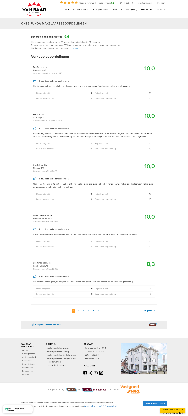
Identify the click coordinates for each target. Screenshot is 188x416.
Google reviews (86, 3)
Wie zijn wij (131, 9)
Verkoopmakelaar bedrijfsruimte (61, 358)
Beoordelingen (28, 364)
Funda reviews (105, 3)
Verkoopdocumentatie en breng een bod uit (172, 410)
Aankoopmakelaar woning (58, 348)
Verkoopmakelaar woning (58, 351)
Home (66, 9)
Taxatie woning (54, 361)
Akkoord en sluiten (154, 403)
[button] (18, 409)
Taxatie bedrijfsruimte (57, 365)
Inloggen (161, 3)
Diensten (117, 9)
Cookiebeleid (89, 406)
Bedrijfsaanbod (101, 9)
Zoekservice (27, 371)
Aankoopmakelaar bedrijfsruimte (61, 355)
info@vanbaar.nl (145, 3)
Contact (160, 9)
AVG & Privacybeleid (108, 406)
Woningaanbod (81, 9)
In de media (146, 9)
